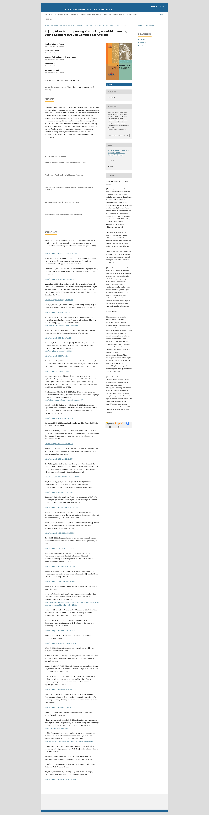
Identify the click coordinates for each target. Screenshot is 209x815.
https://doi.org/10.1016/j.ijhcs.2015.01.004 (60, 566)
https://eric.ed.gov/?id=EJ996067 (56, 728)
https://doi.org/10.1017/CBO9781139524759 (60, 643)
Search (159, 14)
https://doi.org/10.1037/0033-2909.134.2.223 (60, 689)
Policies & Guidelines (113, 14)
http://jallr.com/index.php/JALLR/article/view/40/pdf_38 (65, 400)
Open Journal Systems (146, 25)
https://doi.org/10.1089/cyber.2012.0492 (59, 492)
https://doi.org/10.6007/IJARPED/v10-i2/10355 (61, 253)
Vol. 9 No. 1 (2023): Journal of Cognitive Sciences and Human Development (89, 25)
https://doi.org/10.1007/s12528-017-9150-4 (60, 631)
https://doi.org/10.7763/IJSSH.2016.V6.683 (60, 581)
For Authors (142, 43)
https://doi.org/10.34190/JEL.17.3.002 (58, 312)
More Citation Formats (117, 135)
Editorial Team (61, 14)
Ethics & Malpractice (90, 14)
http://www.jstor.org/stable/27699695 (58, 351)
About (47, 14)
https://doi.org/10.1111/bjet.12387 (57, 371)
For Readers (142, 39)
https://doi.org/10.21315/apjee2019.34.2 (59, 300)
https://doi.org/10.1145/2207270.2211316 (59, 548)
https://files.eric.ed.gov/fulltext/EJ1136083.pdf (61, 325)
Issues (74, 14)
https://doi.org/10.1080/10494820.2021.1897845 (62, 477)
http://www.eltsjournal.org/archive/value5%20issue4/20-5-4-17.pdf (69, 741)
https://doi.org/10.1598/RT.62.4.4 (56, 356)
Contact (49, 19)
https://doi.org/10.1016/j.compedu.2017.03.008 (61, 507)
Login (162, 6)
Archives (54, 25)
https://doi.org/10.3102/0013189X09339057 (60, 533)
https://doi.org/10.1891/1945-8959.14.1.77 (59, 418)
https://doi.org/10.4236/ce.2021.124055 (59, 459)
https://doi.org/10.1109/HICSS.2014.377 (59, 444)
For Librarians (143, 46)
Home (47, 25)
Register (154, 6)
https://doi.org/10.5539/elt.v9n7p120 (58, 338)
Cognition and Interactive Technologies (89, 10)
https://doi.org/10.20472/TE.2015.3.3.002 (59, 279)
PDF (110, 85)
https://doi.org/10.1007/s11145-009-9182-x (60, 707)
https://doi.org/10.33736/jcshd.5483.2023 (64, 81)
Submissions (132, 14)
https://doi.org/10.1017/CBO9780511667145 (60, 779)
